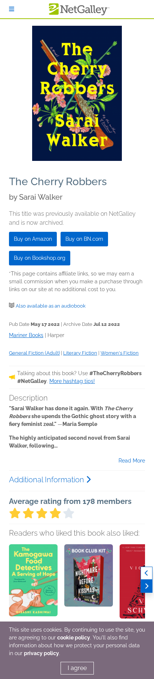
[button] (33, 583)
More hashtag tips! (72, 381)
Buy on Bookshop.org (39, 258)
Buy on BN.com (84, 239)
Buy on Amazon (33, 239)
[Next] (147, 586)
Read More (131, 461)
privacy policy (41, 653)
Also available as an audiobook (51, 306)
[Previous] (147, 573)
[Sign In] (11, 9)
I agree (77, 668)
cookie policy (73, 638)
